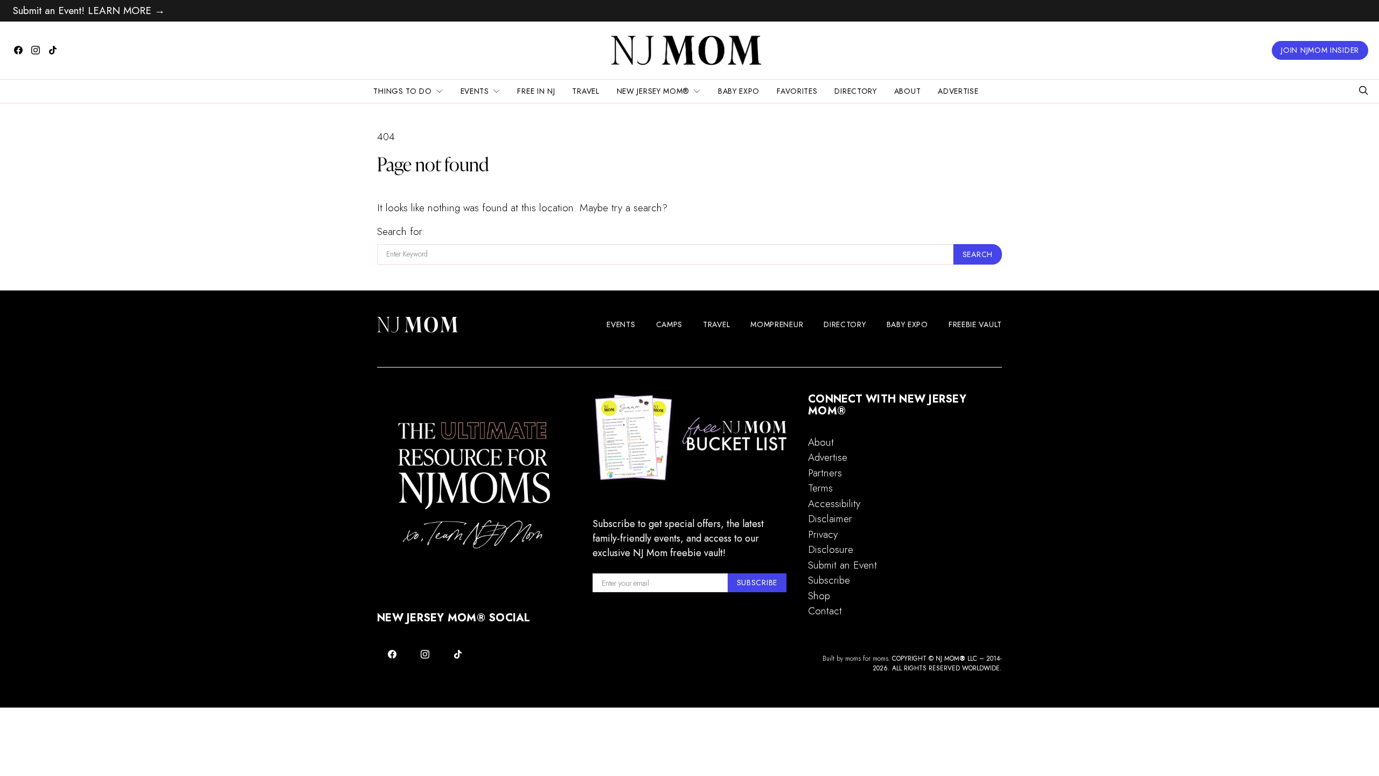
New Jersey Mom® (653, 91)
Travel (585, 91)
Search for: (401, 231)
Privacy (823, 534)
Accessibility (834, 503)
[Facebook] (18, 50)
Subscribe (829, 580)
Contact (825, 611)
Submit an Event (842, 565)
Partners (825, 473)
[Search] (1363, 91)
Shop (819, 595)
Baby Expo (739, 91)
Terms (820, 488)
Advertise (958, 91)
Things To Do (402, 91)
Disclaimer (830, 518)
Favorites (797, 91)
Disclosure (830, 549)
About (907, 91)
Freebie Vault (975, 324)
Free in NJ (536, 91)
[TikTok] (52, 50)
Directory (855, 91)
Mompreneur (776, 324)
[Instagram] (35, 50)
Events (475, 91)
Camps (669, 324)
